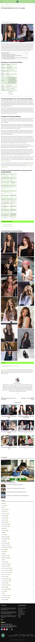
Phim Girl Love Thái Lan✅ (18, 574)
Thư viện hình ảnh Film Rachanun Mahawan (8, 58)
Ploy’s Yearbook (6, 183)
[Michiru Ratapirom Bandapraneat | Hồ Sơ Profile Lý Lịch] (9, 440)
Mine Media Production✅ (18, 545)
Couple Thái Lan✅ (18, 522)
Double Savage (6, 195)
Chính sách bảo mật (22, 634)
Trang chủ (2, 4)
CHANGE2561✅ (18, 511)
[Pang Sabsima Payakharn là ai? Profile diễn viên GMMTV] (9, 410)
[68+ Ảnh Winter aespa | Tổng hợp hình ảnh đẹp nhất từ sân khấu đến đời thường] (3, 496)
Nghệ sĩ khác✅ (18, 551)
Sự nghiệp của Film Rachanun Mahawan (8, 56)
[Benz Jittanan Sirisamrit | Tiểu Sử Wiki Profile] (26, 440)
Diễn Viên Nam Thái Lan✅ (18, 524)
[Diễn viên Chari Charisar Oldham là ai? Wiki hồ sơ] (26, 425)
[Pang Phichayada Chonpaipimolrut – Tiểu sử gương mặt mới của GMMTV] (26, 410)
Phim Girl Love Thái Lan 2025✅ (18, 570)
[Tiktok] (7, 629)
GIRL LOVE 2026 (20, 609)
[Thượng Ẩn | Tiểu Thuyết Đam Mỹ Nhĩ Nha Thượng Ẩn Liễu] (3, 485)
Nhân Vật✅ (18, 553)
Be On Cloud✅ (18, 505)
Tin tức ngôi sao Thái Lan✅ (18, 595)
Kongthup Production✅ (18, 536)
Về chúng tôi (16, 634)
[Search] (33, 1)
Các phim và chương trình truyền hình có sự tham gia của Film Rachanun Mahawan (14, 57)
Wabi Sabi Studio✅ (18, 599)
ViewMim (8, 160)
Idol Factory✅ (18, 534)
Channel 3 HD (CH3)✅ (18, 513)
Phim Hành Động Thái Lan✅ (18, 578)
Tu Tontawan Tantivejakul (7, 224)
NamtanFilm (10, 159)
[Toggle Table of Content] (26, 53)
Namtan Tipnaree (27, 164)
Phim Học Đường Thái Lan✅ (18, 580)
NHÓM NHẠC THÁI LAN (21, 614)
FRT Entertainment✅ (18, 530)
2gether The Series (6, 212)
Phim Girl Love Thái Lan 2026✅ (18, 572)
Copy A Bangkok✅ (18, 515)
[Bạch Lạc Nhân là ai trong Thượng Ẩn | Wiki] (17, 471)
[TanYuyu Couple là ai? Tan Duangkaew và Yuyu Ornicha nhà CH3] (3, 489)
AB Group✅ (18, 503)
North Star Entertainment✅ (18, 557)
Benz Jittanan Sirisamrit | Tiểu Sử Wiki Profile (26, 447)
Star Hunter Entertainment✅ (18, 589)
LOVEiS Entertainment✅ (18, 538)
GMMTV (19, 615)
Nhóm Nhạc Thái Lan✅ (18, 555)
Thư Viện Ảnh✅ (18, 591)
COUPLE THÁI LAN (20, 613)
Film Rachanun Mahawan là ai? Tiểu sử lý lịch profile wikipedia (11, 55)
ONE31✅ (18, 559)
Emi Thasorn (28, 165)
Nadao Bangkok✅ (18, 549)
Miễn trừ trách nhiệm (30, 634)
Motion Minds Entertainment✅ (18, 547)
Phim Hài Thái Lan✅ (18, 576)
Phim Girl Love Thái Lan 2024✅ (18, 568)
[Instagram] (12, 629)
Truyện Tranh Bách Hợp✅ (18, 597)
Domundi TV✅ (18, 528)
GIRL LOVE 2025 (20, 610)
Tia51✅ (18, 593)
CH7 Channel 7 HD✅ (18, 509)
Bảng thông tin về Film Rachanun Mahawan (8, 54)
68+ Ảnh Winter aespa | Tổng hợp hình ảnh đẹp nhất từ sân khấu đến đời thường (17, 495)
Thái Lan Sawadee (4, 369)
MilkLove (3, 160)
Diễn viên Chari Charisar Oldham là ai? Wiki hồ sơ (26, 431)
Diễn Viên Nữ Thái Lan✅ (18, 526)
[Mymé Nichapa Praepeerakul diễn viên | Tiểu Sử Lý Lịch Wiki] (9, 425)
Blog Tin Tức (18, 507)
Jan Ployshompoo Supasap (7, 226)
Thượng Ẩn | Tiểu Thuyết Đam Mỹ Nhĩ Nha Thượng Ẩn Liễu (14, 484)
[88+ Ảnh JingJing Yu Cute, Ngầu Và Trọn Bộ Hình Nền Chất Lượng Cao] (3, 493)
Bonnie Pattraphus (4, 167)
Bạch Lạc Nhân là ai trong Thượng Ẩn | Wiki (8, 482)
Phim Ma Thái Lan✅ (18, 582)
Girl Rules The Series (6, 180)
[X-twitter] (9, 629)
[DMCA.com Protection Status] (3, 622)
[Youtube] (4, 629)
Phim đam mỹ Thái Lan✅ (18, 566)
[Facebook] (2, 629)
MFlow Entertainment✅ (18, 543)
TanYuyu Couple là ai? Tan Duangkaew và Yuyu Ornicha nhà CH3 (15, 488)
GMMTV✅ (6, 4)
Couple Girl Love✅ (18, 520)
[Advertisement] (17, 15)
